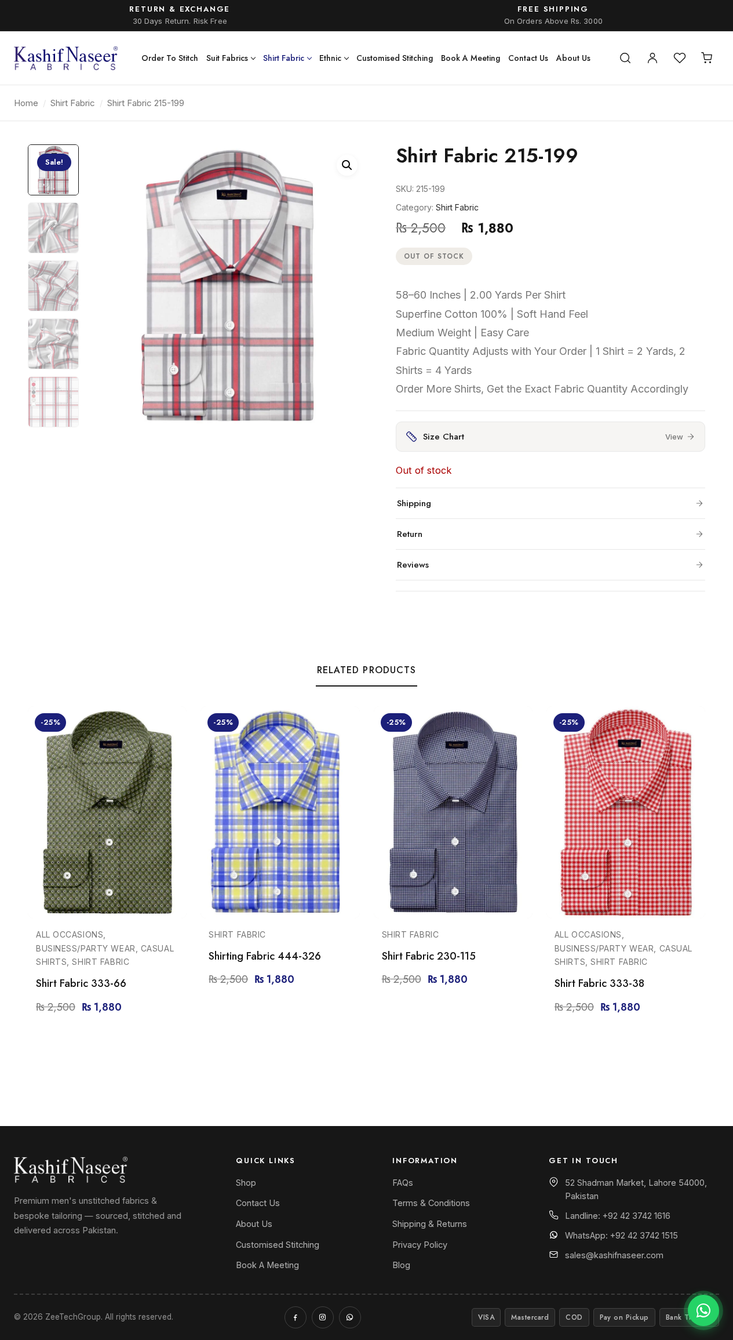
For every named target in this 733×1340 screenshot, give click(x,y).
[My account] (652, 58)
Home (26, 102)
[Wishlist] (680, 58)
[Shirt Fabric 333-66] (107, 812)
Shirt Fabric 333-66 (81, 983)
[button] (347, 165)
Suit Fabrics (227, 58)
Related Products (367, 670)
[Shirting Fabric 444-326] (279, 812)
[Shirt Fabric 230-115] (453, 812)
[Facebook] (296, 1317)
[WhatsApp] (350, 1317)
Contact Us (528, 58)
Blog (401, 1265)
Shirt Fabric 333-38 (599, 983)
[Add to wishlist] (172, 726)
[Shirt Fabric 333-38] (625, 812)
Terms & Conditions (431, 1203)
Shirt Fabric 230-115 (429, 956)
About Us (573, 58)
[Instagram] (323, 1317)
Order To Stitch (169, 58)
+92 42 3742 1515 (644, 1235)
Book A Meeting (470, 58)
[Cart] (707, 58)
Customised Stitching (394, 58)
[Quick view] (172, 756)
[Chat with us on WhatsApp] (703, 1310)
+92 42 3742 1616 (636, 1216)
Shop (246, 1183)
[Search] (625, 58)
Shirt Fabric (283, 58)
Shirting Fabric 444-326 (265, 956)
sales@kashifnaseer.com (614, 1255)
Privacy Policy (419, 1245)
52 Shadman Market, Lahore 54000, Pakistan (636, 1189)
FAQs (402, 1183)
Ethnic (330, 58)
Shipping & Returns (429, 1224)
